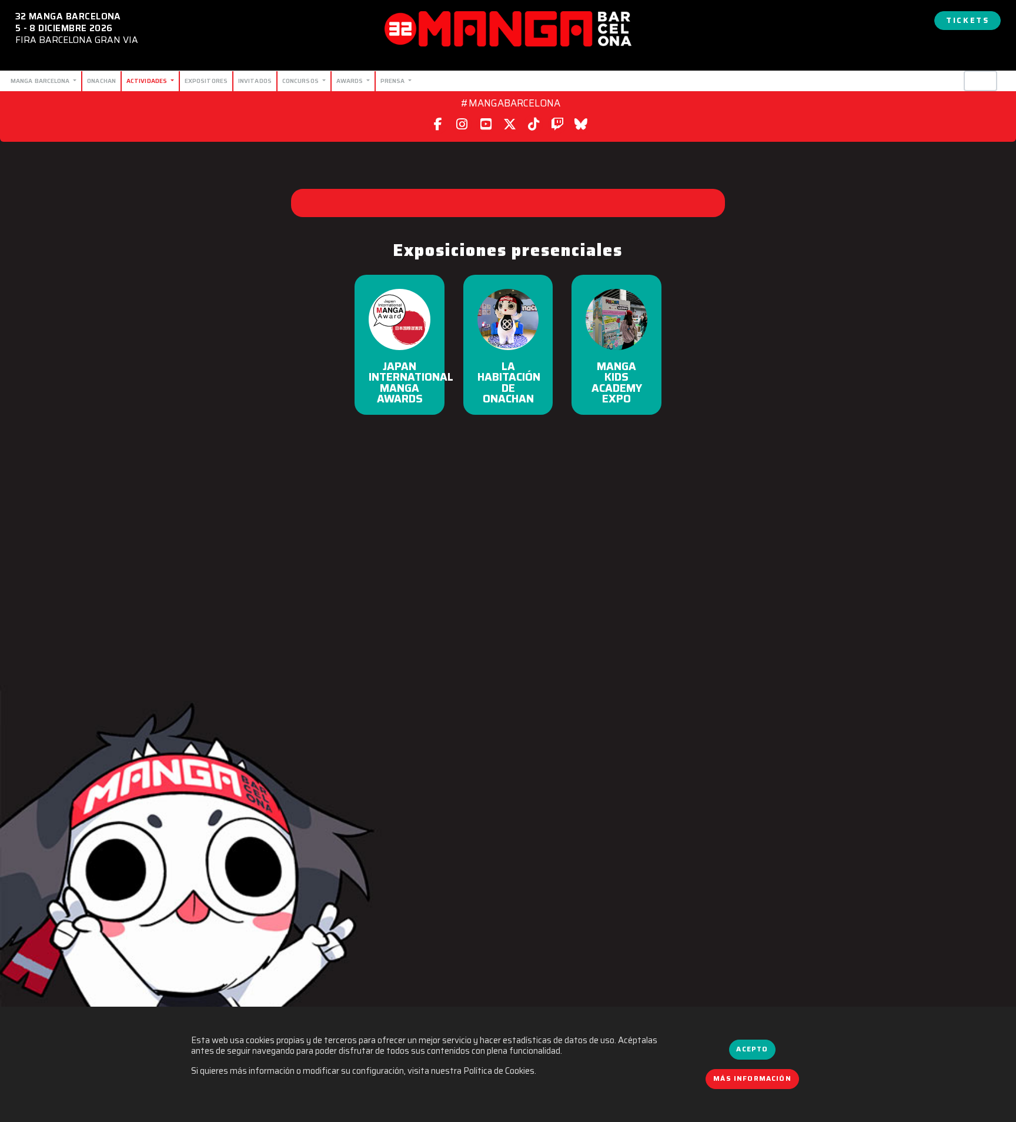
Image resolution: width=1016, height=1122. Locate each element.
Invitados (255, 80)
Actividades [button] (147, 80)
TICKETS (967, 20)
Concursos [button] (301, 80)
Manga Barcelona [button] (41, 80)
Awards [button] (350, 80)
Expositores (206, 80)
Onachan (101, 80)
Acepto (752, 1049)
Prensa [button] (393, 80)
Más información (752, 1078)
